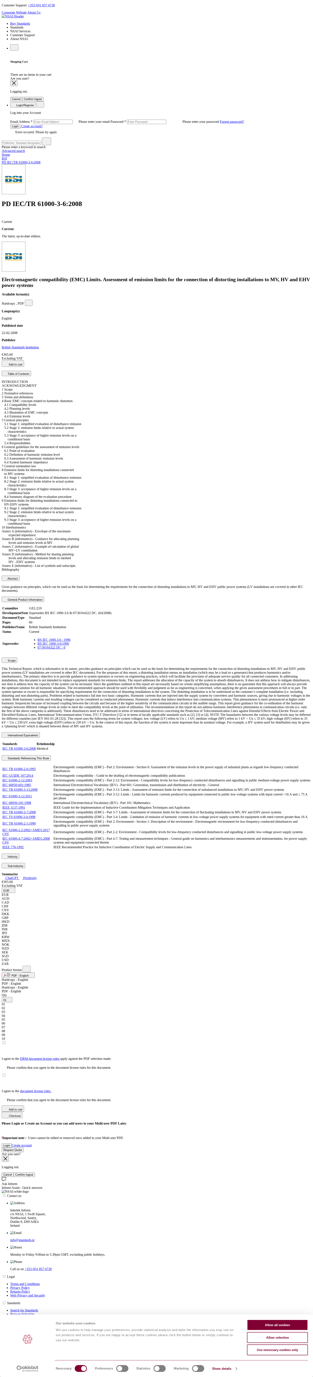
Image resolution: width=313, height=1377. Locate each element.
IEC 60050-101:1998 (16, 803)
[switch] (122, 1368)
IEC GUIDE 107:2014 (17, 775)
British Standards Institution (20, 347)
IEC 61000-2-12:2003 (17, 780)
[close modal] (13, 83)
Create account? (31, 126)
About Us (33, 12)
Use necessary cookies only (277, 1350)
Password (165, 121)
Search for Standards (24, 1310)
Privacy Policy (20, 1288)
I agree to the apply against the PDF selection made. (56, 1058)
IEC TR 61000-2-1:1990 (19, 823)
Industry (12, 856)
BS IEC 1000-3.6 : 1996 (53, 640)
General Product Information (24, 599)
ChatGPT (12, 878)
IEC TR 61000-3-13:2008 (19, 789)
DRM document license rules (40, 1058)
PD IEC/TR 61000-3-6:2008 (21, 162)
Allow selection (277, 1337)
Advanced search (13, 151)
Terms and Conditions (25, 1284)
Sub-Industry (15, 866)
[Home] (13, 16)
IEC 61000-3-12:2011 (17, 796)
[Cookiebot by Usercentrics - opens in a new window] (27, 1369)
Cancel (16, 99)
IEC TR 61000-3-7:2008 (19, 812)
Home (6, 154)
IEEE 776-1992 (13, 847)
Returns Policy (20, 1291)
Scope (11, 660)
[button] (8, 890)
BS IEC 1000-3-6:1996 (53, 643)
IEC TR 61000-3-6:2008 (19, 748)
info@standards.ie (22, 1240)
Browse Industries (22, 1314)
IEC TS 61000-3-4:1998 (18, 817)
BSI (4, 158)
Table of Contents (18, 373)
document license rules (35, 1091)
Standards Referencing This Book (28, 758)
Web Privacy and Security (27, 1295)
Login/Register (24, 105)
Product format (12, 970)
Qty (4, 995)
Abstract (12, 578)
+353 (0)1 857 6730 (41, 5)
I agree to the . (27, 1091)
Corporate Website (14, 12)
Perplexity (29, 878)
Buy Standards (20, 23)
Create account (22, 1145)
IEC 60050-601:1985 (16, 785)
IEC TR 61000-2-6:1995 (19, 769)
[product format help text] (27, 969)
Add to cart (15, 364)
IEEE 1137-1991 (13, 807)
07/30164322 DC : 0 (51, 647)
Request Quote (12, 1150)
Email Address (60, 121)
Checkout (14, 1116)
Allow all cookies (277, 1325)
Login (15, 126)
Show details (221, 1368)
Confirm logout (33, 99)
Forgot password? (232, 121)
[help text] (29, 303)
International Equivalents (22, 735)
